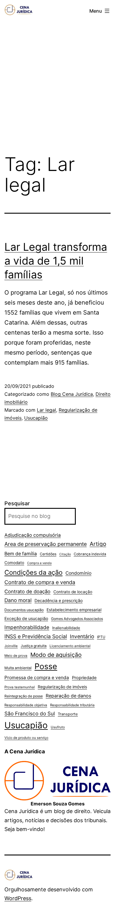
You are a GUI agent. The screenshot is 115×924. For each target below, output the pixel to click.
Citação (65, 554)
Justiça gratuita (34, 646)
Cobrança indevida (90, 554)
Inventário (82, 636)
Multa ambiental (18, 668)
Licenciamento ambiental (70, 646)
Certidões (48, 554)
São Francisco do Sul (29, 713)
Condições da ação (33, 572)
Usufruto (58, 727)
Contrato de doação (27, 591)
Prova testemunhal (19, 687)
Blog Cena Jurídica (72, 394)
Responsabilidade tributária (72, 705)
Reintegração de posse (23, 696)
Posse (45, 666)
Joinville (11, 646)
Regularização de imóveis (62, 686)
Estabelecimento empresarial (74, 609)
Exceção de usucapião (26, 618)
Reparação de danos (68, 696)
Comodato (14, 562)
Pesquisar (17, 503)
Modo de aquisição (56, 654)
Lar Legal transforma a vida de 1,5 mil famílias (55, 260)
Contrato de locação (72, 591)
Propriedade (84, 677)
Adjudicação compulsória (32, 535)
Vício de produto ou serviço (26, 738)
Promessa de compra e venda (36, 677)
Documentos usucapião (24, 610)
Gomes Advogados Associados (77, 618)
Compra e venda (39, 563)
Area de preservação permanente (45, 544)
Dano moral (18, 600)
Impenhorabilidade (26, 627)
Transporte (68, 714)
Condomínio (78, 573)
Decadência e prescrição (58, 600)
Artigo (98, 544)
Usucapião (36, 418)
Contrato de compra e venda (39, 582)
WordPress (17, 898)
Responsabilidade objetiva (25, 705)
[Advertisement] (57, 84)
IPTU (101, 637)
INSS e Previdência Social (35, 636)
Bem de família (20, 553)
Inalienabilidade (66, 627)
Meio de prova (15, 656)
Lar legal (46, 410)
